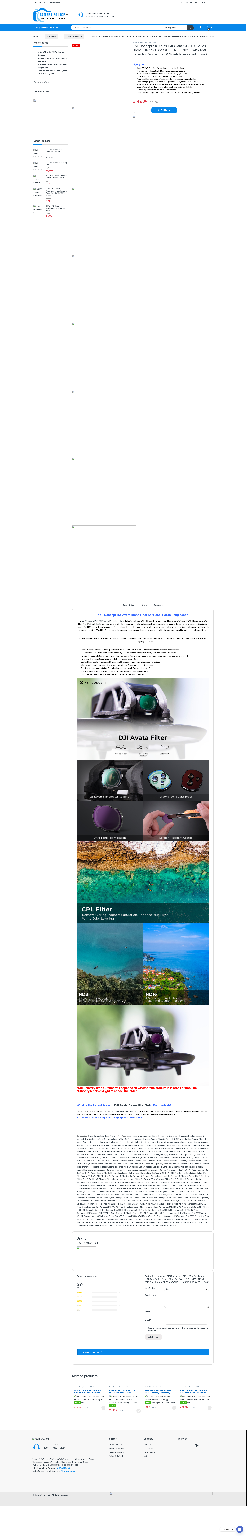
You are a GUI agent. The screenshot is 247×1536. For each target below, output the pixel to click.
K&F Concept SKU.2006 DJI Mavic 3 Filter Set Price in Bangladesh (146, 1216)
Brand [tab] (144, 605)
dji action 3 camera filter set (152, 1142)
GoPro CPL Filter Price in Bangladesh (180, 1173)
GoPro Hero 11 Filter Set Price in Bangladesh (105, 1179)
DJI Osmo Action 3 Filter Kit (107, 1161)
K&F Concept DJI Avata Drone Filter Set (119, 1111)
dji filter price (168, 1151)
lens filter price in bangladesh (133, 1222)
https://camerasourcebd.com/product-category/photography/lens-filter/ (110, 1117)
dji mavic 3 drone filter (96, 1154)
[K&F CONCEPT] (86, 1256)
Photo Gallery (149, 1452)
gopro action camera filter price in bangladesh (107, 1170)
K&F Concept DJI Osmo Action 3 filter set (101, 1191)
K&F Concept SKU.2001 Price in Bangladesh (161, 1213)
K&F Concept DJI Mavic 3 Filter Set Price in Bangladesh (126, 1188)
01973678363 (63, 1468)
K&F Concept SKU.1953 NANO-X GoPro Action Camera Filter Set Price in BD (151, 1204)
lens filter (103, 1222)
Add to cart (166, 110)
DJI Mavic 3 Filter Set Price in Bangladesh (181, 1157)
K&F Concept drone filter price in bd (189, 1194)
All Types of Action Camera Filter (189, 1139)
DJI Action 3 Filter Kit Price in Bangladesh (174, 1145)
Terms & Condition (116, 1448)
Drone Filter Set (135, 1167)
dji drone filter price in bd (144, 1151)
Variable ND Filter (89, 1387)
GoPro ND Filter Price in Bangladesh (165, 1182)
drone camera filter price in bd (176, 1164)
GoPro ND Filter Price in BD (192, 1182)
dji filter (159, 1151)
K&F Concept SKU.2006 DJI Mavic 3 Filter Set (99, 1216)
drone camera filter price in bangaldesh (145, 1164)
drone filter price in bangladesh (95, 1167)
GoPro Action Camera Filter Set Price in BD (146, 1173)
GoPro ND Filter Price (140, 1182)
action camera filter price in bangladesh (172, 1136)
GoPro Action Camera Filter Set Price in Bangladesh (106, 1173)
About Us (147, 1445)
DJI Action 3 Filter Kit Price (145, 1145)
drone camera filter (120, 1164)
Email (148, 1320)
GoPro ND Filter (123, 1182)
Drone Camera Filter (74, 36)
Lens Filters (51, 36)
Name (148, 1312)
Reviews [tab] (158, 605)
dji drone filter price (95, 1151)
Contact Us (148, 1448)
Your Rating (150, 1288)
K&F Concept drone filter (97, 1194)
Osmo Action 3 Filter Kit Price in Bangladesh (128, 1225)
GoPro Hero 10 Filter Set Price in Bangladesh (148, 1176)
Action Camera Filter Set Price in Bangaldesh (126, 1139)
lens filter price (114, 1222)
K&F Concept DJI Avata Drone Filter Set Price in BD (178, 1185)
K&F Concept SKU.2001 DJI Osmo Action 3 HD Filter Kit (124, 1210)
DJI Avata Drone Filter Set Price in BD (190, 1148)
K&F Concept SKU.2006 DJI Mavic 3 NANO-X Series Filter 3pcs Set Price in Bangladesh (126, 1219)
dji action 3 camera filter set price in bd (117, 1145)
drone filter (194, 1164)
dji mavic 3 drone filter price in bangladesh (147, 1154)
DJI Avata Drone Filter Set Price (122, 1148)
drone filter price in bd (118, 1167)
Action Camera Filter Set (97, 1139)
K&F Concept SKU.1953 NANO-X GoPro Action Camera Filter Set (150, 1201)
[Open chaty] (239, 1529)
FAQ (145, 1456)
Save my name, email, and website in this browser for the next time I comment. (178, 1329)
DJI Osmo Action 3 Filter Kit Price (132, 1161)
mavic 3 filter (169, 1222)
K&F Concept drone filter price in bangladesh (154, 1194)
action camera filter (148, 1136)
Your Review (150, 1295)
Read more (103, 1408)
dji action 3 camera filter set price (178, 1142)
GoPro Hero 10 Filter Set (119, 1176)
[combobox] (116, 27)
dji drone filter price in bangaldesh (118, 1151)
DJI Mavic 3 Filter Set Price (152, 1157)
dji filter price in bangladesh (185, 1151)
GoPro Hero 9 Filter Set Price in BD (101, 1182)
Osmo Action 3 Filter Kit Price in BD (161, 1225)
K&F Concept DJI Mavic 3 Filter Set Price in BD (169, 1188)
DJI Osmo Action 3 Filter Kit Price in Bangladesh (166, 1161)
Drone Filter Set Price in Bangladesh (158, 1167)
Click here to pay (68, 1471)
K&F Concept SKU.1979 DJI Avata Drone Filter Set (101, 621)
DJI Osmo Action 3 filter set (100, 1164)
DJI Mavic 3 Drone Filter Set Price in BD (124, 1157)
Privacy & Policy (115, 1445)
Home (35, 36)
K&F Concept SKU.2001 (91, 1210)
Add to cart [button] (138, 1411)
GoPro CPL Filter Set (99, 1176)
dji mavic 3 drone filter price (117, 1154)
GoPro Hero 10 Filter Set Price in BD (183, 1176)
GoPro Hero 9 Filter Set (164, 1179)
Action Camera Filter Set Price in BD (160, 1139)
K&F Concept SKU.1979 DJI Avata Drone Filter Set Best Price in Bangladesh (127, 1207)
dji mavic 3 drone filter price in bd (180, 1154)
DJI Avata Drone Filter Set (132, 1105)
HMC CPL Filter (150, 1387)
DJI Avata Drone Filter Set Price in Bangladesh (155, 1148)
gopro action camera (182, 1167)
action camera (133, 1136)
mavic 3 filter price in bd (99, 1225)
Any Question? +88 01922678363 (46, 2)
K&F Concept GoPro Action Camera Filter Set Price (132, 1198)
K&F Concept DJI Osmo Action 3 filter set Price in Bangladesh (144, 1191)
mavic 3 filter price (183, 1222)
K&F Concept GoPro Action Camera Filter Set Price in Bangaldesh (181, 1198)
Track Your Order (190, 2)
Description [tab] (129, 605)
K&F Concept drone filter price (121, 1194)
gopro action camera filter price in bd (142, 1170)
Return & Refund (116, 1456)
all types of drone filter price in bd (125, 1142)
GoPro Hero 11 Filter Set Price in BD (138, 1179)
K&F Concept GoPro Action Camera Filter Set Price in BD (100, 1201)
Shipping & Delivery (117, 1452)
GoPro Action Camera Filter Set (172, 1170)
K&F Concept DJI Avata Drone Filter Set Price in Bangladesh (131, 1185)
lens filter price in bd (154, 1222)
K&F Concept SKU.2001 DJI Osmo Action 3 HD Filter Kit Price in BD (114, 1213)
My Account (209, 2)
